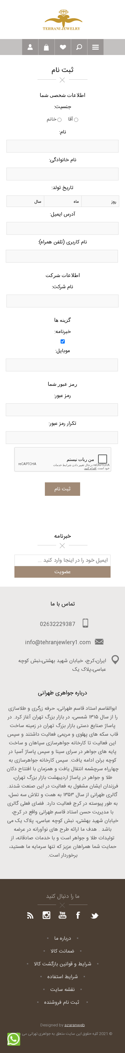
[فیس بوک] (78, 916)
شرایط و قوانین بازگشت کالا (62, 964)
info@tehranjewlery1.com (58, 642)
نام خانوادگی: (62, 160)
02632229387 (57, 624)
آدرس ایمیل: (62, 214)
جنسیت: (62, 107)
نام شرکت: (62, 287)
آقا (70, 119)
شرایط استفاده (62, 977)
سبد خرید (46, 47)
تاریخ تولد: (62, 188)
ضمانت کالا (62, 951)
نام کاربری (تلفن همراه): (62, 242)
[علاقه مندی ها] (63, 47)
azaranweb (74, 1025)
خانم (51, 119)
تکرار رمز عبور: (62, 423)
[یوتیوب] (62, 916)
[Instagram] (46, 916)
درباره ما (62, 938)
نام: (62, 132)
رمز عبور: (62, 396)
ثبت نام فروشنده (62, 1002)
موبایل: (62, 351)
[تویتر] (94, 916)
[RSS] (30, 916)
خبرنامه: (62, 332)
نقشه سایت (62, 990)
